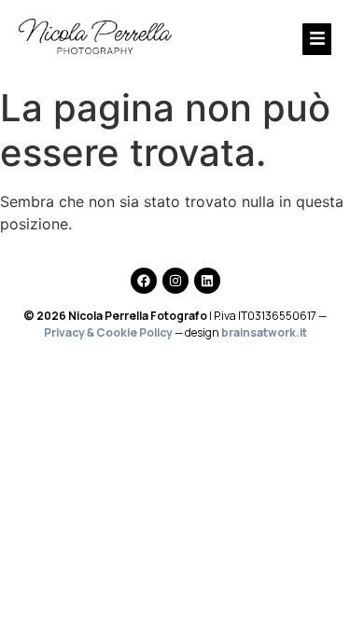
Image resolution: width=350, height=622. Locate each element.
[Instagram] (175, 281)
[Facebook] (144, 281)
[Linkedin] (207, 281)
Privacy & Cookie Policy (108, 332)
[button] (274, 39)
